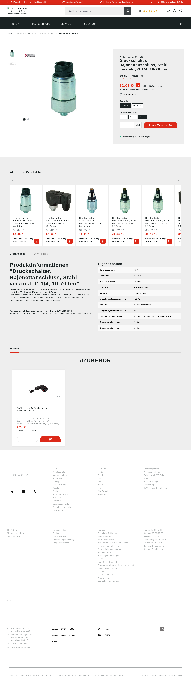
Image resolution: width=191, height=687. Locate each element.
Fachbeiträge (150, 485)
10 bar (133, 117)
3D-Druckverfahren (15, 533)
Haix (100, 488)
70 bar (143, 117)
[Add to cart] (36, 241)
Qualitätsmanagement (108, 568)
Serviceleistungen (152, 481)
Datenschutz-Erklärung (108, 546)
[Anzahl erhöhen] (131, 125)
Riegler (101, 475)
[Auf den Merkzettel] (58, 397)
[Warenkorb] (168, 11)
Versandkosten (59, 530)
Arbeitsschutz (59, 472)
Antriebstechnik (60, 478)
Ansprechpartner (151, 469)
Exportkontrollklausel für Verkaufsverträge (117, 565)
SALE (55, 469)
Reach (101, 571)
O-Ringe (56, 481)
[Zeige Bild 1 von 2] (24, 119)
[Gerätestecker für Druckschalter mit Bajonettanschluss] (39, 388)
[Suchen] (127, 11)
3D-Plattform (13, 530)
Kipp (100, 478)
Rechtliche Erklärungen (108, 533)
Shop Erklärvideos (61, 543)
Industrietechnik (60, 475)
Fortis (100, 472)
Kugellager (57, 488)
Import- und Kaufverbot (108, 562)
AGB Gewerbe (104, 536)
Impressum (103, 530)
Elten (100, 485)
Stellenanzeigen (14, 601)
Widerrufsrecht (59, 536)
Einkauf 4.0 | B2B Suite (154, 475)
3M (99, 481)
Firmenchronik (104, 552)
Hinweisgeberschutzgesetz (110, 555)
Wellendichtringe (60, 485)
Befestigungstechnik (62, 507)
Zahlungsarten (59, 533)
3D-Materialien (14, 536)
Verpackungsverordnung (109, 581)
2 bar (123, 117)
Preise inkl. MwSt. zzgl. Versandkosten (137, 90)
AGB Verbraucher (106, 539)
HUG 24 (147, 478)
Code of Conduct (105, 575)
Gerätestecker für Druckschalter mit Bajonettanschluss (33, 409)
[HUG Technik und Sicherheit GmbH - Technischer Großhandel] (19, 11)
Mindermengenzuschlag (63, 539)
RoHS (100, 559)
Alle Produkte (104, 491)
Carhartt (102, 469)
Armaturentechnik (61, 494)
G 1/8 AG (137, 105)
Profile (55, 491)
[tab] (17, 255)
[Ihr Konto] (174, 11)
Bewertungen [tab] (41, 254)
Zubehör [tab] (14, 348)
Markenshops (107, 464)
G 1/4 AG (125, 105)
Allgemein (102, 494)
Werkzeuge (58, 510)
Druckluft (57, 501)
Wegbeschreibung (152, 472)
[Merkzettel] (181, 11)
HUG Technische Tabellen (155, 488)
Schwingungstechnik (62, 504)
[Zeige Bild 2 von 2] (28, 119)
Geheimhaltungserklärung (109, 549)
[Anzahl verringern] (122, 125)
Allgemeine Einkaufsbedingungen (113, 543)
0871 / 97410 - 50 (20, 475)
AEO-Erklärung (105, 578)
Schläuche (57, 497)
